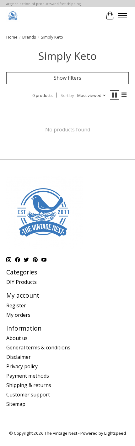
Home (12, 37)
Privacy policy (22, 366)
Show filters (67, 77)
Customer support (28, 394)
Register (16, 305)
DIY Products (21, 282)
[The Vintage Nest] (13, 15)
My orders (18, 314)
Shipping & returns (28, 385)
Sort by (67, 95)
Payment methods (27, 375)
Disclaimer (18, 356)
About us (17, 338)
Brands (29, 37)
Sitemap (15, 404)
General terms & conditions (38, 347)
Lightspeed (115, 433)
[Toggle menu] (122, 15)
